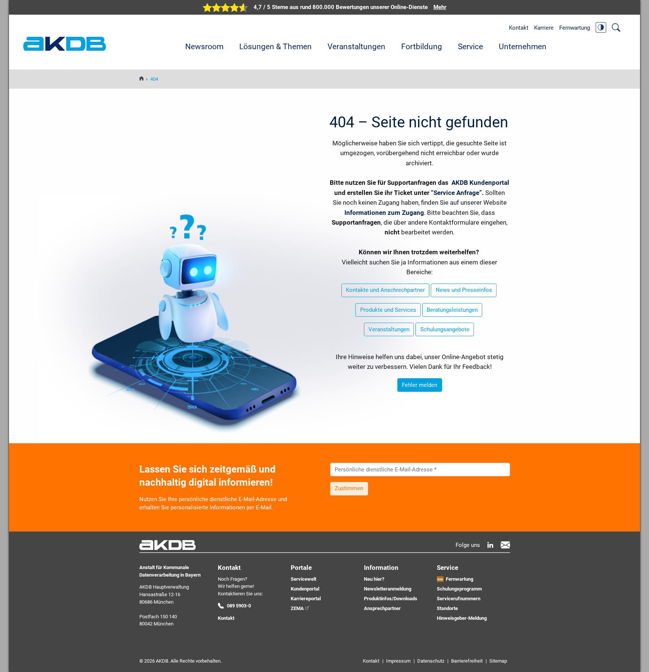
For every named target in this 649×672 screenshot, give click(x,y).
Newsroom (204, 46)
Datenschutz (430, 661)
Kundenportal (305, 589)
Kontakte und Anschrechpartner (385, 290)
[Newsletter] (505, 545)
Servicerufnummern (458, 598)
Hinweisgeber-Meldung (462, 618)
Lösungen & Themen (275, 46)
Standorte (447, 608)
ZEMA (297, 608)
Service (470, 46)
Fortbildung (421, 46)
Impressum (398, 661)
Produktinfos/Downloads (390, 598)
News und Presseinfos (464, 290)
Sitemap (498, 661)
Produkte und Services (388, 310)
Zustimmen (349, 488)
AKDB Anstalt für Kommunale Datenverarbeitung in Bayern (64, 44)
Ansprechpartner (382, 608)
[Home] (141, 79)
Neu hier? (374, 579)
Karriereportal (306, 598)
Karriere (544, 27)
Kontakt (518, 27)
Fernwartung (574, 27)
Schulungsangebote (444, 329)
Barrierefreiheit (467, 661)
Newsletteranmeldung (387, 589)
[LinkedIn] (490, 545)
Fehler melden (419, 385)
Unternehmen (522, 46)
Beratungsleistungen (452, 310)
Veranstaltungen (356, 46)
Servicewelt (303, 579)
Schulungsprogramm (459, 589)
